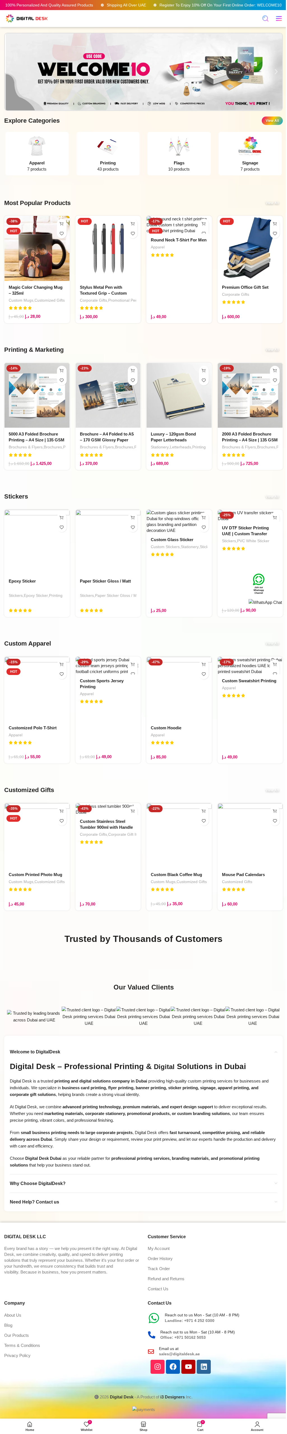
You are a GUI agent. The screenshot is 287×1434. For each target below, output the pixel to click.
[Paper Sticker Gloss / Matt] (108, 542)
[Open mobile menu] (279, 18)
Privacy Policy (17, 1355)
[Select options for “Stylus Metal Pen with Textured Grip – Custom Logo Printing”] (133, 224)
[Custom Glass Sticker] (179, 521)
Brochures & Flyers (26, 447)
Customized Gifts (49, 300)
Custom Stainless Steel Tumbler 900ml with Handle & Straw (106, 827)
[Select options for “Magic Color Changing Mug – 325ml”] (62, 224)
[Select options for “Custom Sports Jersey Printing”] (133, 664)
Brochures (53, 447)
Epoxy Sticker (22, 581)
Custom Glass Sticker (172, 539)
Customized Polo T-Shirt (33, 727)
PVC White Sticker (253, 541)
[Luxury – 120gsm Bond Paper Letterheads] (179, 395)
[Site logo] (26, 18)
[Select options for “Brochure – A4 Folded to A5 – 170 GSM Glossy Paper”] (133, 371)
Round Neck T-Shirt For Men (179, 240)
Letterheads (180, 447)
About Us (12, 1315)
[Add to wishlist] (62, 233)
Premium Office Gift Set (245, 287)
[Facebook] (173, 1367)
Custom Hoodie (166, 727)
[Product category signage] (250, 155)
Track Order (159, 1268)
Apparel (158, 247)
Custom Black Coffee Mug (176, 874)
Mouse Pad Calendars (243, 874)
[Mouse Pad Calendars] (250, 835)
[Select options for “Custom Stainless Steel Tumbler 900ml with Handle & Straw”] (133, 811)
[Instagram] (158, 1367)
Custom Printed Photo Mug (35, 874)
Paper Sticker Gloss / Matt (105, 581)
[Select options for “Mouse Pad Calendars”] (275, 811)
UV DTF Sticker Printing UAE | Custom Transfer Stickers (245, 533)
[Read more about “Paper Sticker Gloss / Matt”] (133, 517)
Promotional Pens (124, 300)
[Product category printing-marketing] (108, 155)
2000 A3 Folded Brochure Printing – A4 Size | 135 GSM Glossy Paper (250, 440)
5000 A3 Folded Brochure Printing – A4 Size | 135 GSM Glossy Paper (36, 440)
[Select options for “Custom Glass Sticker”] (204, 517)
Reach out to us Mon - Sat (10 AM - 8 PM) (202, 1315)
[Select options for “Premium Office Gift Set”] (275, 224)
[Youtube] (188, 1367)
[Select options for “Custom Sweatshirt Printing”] (275, 664)
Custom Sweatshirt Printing (249, 680)
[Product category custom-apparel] (37, 155)
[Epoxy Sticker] (37, 542)
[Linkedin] (204, 1367)
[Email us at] (151, 1351)
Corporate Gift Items (126, 834)
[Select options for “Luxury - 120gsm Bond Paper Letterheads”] (204, 371)
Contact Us (158, 1288)
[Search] (265, 18)
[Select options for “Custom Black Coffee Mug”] (204, 811)
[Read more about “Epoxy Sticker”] (62, 517)
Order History (160, 1258)
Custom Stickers (165, 546)
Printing (199, 447)
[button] (10, 71)
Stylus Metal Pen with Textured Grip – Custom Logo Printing (103, 293)
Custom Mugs (21, 300)
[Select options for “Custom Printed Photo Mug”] (62, 811)
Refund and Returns (166, 1278)
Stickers (16, 595)
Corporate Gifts (93, 300)
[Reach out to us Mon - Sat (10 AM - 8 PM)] (154, 1318)
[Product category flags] (179, 155)
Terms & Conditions (22, 1345)
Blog (8, 1325)
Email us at (169, 1348)
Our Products (16, 1335)
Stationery (160, 447)
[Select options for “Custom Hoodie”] (204, 664)
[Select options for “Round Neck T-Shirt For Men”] (204, 224)
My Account (159, 1248)
